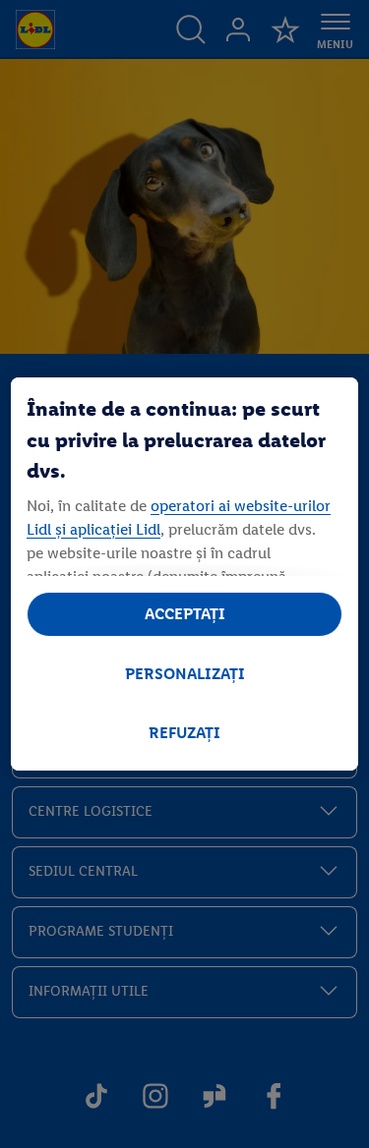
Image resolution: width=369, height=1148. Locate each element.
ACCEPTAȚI (185, 613)
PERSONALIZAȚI (185, 673)
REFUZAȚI (184, 732)
